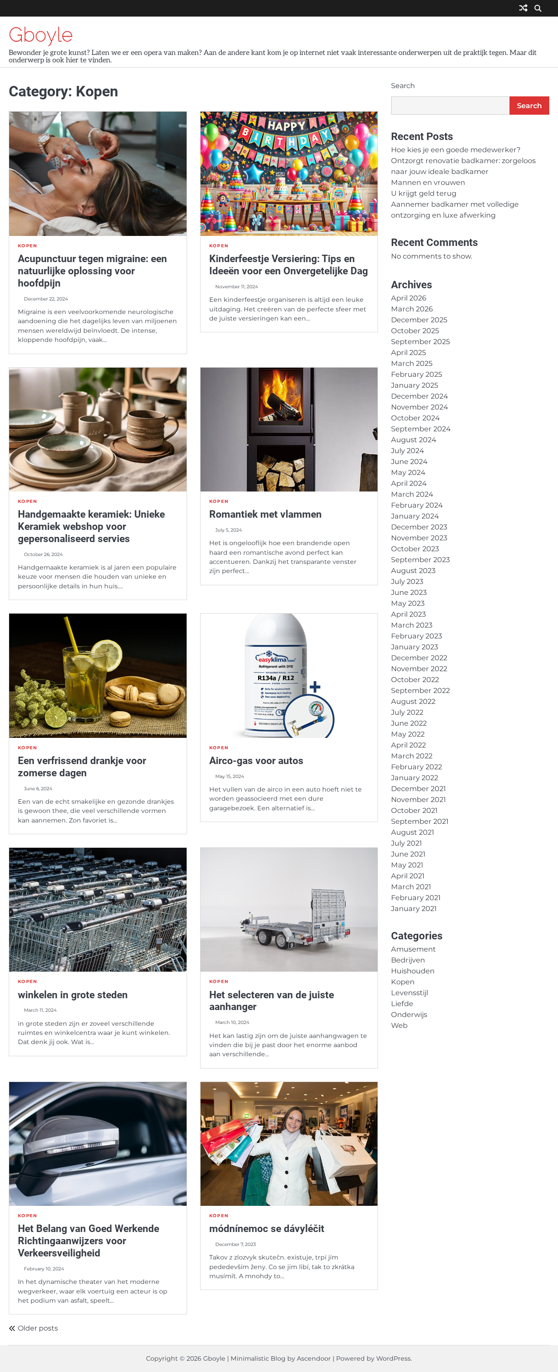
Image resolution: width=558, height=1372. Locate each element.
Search (403, 86)
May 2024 (408, 472)
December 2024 (419, 396)
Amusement (413, 949)
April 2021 (408, 875)
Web (399, 1025)
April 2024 (409, 483)
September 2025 (420, 341)
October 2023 (415, 548)
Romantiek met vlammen (265, 514)
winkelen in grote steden (73, 995)
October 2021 (414, 810)
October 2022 (415, 679)
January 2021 (414, 908)
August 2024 (413, 439)
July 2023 (407, 581)
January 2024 (415, 516)
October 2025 (415, 330)
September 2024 (421, 428)
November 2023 (419, 537)
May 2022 (408, 734)
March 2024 (412, 494)
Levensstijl (409, 992)
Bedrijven (408, 960)
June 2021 (408, 854)
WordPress (393, 1358)
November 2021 (418, 799)
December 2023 (419, 526)
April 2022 (408, 745)
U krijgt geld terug (423, 193)
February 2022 (416, 766)
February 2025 (416, 374)
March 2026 (412, 308)
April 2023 (408, 614)
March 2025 (411, 363)
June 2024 (409, 461)
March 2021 (411, 886)
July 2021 (406, 843)
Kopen (27, 246)
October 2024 (415, 417)
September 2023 (420, 559)
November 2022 (419, 668)
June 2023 (409, 592)
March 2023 (411, 625)
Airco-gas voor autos (256, 760)
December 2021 (418, 788)
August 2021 (412, 832)
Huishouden (413, 970)
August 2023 (413, 570)
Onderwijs (409, 1014)
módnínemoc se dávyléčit (266, 1228)
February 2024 (417, 505)
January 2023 (414, 646)
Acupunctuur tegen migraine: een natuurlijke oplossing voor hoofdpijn (92, 271)
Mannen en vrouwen (428, 182)
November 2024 (419, 407)
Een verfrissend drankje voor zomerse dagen (82, 766)
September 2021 (420, 821)
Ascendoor (314, 1358)
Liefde (402, 1003)
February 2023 (416, 635)
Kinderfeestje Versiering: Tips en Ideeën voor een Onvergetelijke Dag (288, 265)
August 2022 (413, 701)
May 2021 (407, 864)
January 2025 (414, 385)
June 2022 (409, 723)
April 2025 (408, 352)
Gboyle (41, 34)
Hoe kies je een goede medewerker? (456, 149)
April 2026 (408, 298)
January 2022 (414, 777)
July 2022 (407, 712)
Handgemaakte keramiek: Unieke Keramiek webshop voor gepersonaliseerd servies (91, 526)
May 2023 (408, 603)
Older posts (38, 1328)
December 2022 (419, 657)
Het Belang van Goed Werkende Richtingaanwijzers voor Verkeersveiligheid (88, 1240)
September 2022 (420, 690)
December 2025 (419, 319)
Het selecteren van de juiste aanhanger (271, 1001)
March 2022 (411, 755)
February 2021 (416, 897)
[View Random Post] (523, 8)
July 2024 (407, 450)
